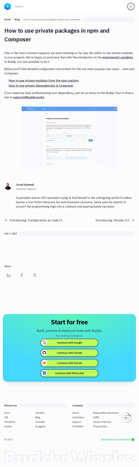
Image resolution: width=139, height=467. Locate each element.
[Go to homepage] (7, 6)
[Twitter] (34, 275)
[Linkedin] (8, 275)
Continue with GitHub (69, 353)
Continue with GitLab (69, 363)
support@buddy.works (28, 97)
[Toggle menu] (130, 6)
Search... (21, 6)
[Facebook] (21, 275)
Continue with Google (69, 342)
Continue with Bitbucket (69, 373)
